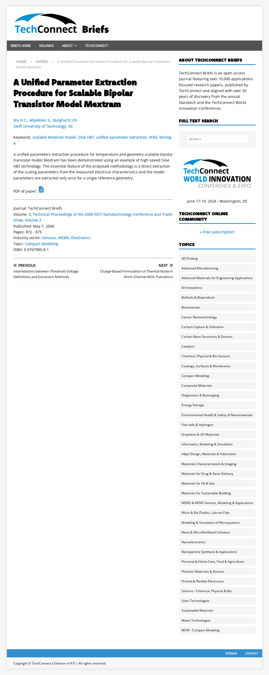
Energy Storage (193, 405)
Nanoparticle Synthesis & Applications (209, 552)
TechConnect (96, 45)
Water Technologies (196, 620)
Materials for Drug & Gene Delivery (207, 473)
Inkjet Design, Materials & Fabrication (209, 454)
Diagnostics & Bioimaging (200, 395)
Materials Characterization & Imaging (209, 464)
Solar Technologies (195, 600)
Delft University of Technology (39, 126)
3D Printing (190, 258)
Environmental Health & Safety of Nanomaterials (217, 415)
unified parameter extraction (121, 137)
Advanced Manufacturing (200, 268)
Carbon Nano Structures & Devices (207, 336)
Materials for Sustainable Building (206, 493)
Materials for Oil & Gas (198, 483)
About (67, 45)
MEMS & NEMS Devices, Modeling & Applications (217, 503)
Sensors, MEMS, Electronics (66, 237)
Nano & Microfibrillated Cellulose (206, 532)
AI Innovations (192, 287)
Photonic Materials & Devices (203, 571)
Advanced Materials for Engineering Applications (217, 278)
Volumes (46, 45)
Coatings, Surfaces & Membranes (206, 366)
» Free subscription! (217, 231)
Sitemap (231, 653)
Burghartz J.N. (65, 120)
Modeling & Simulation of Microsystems (211, 522)
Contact (251, 653)
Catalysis (188, 346)
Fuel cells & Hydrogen (197, 424)
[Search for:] (217, 139)
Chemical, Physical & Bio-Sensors (206, 356)
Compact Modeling (41, 243)
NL (70, 126)
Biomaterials (191, 307)
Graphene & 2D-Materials (200, 434)
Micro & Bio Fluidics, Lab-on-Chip (205, 512)
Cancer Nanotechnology (199, 317)
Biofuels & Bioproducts (198, 297)
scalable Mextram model (54, 137)
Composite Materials (197, 385)
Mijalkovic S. (40, 120)
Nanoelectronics (193, 542)
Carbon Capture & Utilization (203, 327)
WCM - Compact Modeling (201, 630)
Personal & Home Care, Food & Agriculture (213, 561)
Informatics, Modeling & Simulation (207, 444)
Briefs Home (21, 45)
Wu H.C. (20, 120)
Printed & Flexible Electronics (203, 581)
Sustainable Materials (197, 610)
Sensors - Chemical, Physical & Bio (207, 591)
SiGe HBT (86, 137)
